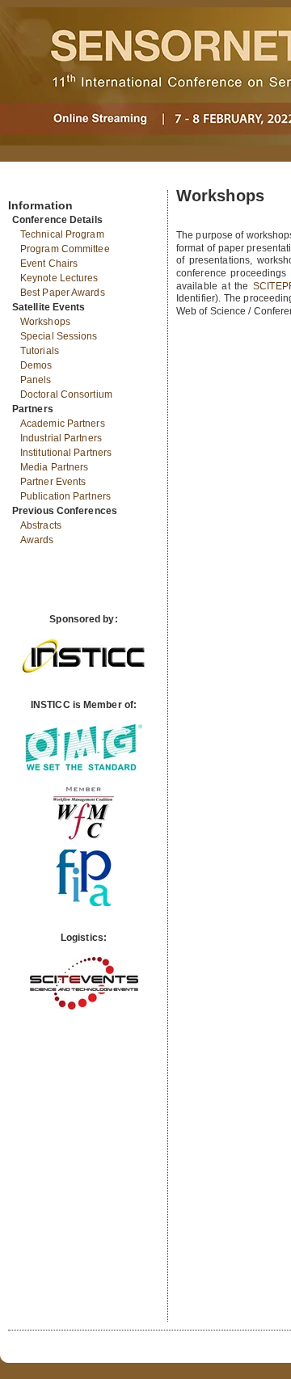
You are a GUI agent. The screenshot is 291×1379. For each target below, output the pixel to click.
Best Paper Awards (62, 292)
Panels (36, 380)
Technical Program (62, 234)
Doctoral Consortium (66, 394)
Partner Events (53, 481)
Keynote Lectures (59, 278)
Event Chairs (49, 263)
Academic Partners (62, 423)
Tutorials (39, 350)
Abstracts (40, 525)
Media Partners (54, 467)
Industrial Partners (61, 438)
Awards (37, 540)
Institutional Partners (66, 452)
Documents (25, 183)
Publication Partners (65, 496)
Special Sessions (59, 336)
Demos (36, 365)
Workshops (45, 321)
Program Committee (65, 249)
